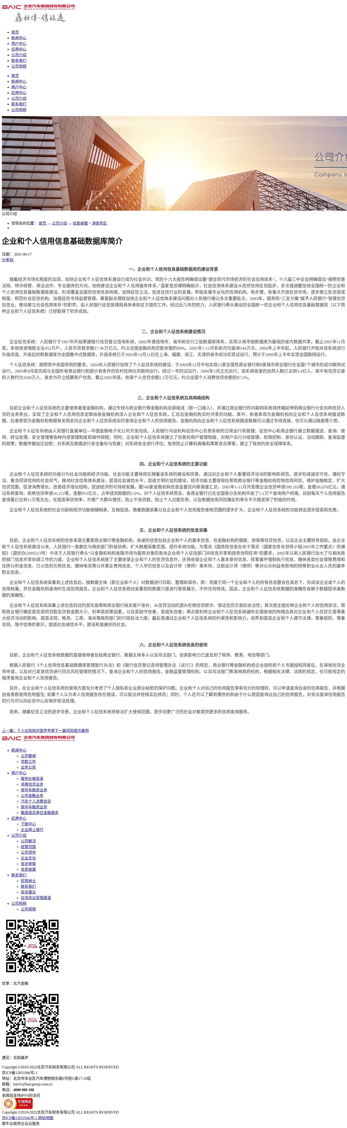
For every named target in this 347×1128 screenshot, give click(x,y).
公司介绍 (59, 223)
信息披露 (80, 223)
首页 (15, 32)
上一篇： (28, 731)
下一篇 (72, 731)
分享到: (8, 260)
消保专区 (99, 223)
